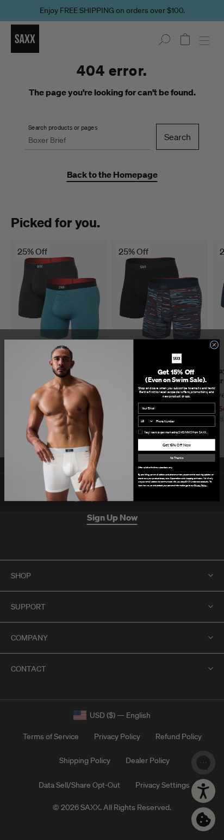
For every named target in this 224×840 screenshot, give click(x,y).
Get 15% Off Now (177, 444)
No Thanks (176, 458)
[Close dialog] (214, 344)
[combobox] (146, 421)
